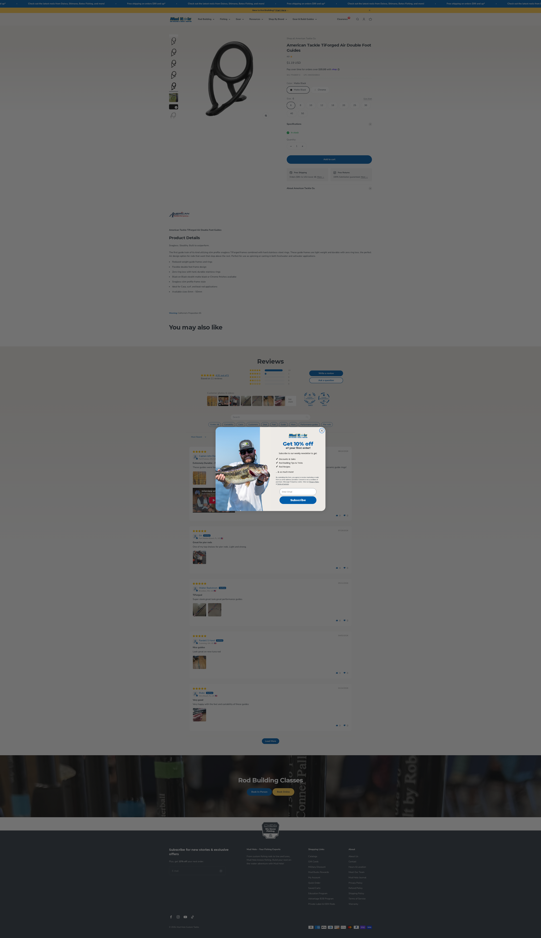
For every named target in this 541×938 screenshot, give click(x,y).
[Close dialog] (321, 430)
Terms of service (283, 484)
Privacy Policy (314, 482)
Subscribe (298, 500)
